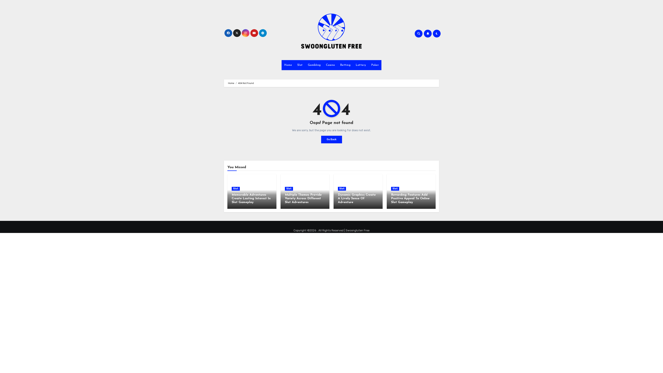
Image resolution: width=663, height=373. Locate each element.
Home (288, 65)
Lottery (361, 65)
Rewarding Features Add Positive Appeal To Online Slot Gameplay (410, 198)
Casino (330, 65)
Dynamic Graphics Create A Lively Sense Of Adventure (357, 198)
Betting (345, 65)
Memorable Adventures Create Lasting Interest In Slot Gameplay (251, 198)
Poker (375, 65)
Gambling (314, 65)
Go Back (332, 139)
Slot (300, 65)
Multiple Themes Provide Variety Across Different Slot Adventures (303, 198)
